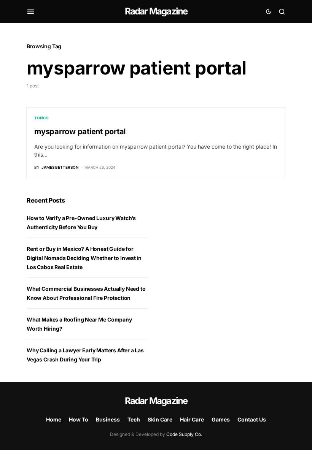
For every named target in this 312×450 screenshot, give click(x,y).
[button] (31, 11)
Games (221, 419)
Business (108, 419)
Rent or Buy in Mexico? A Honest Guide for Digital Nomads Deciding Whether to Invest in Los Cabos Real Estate (84, 258)
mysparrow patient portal (80, 131)
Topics (41, 118)
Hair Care (192, 419)
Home (53, 419)
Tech (133, 419)
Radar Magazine (156, 11)
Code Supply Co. (184, 434)
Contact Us (251, 419)
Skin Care (160, 419)
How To (78, 419)
